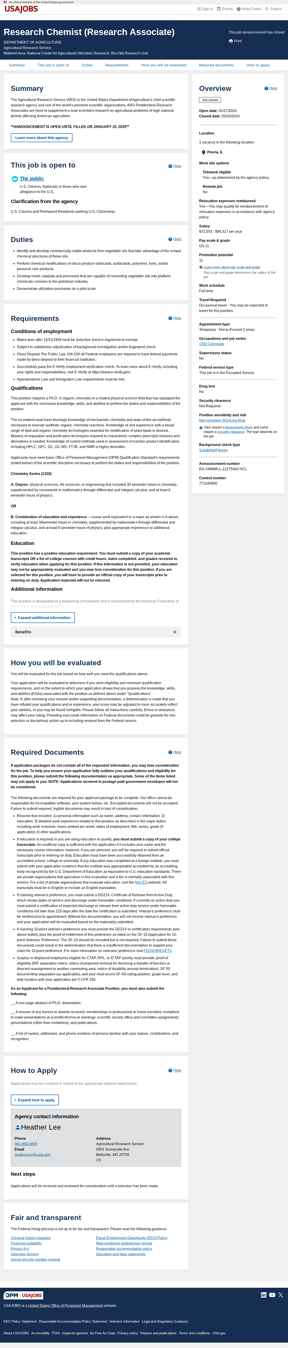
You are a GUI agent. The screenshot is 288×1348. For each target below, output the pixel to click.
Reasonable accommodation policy (124, 1249)
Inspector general (75, 1333)
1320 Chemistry (211, 344)
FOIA (56, 1333)
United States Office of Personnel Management (65, 1306)
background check (239, 427)
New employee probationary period (124, 1243)
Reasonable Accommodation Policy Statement (73, 1321)
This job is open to (53, 65)
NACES (141, 882)
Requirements (116, 65)
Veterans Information (124, 1321)
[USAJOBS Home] (22, 9)
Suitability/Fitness (213, 450)
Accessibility (40, 1333)
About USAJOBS (16, 1333)
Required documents (216, 65)
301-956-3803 (26, 1144)
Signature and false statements (120, 1254)
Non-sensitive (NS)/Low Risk (222, 420)
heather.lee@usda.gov (33, 1155)
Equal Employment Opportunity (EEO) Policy (131, 1238)
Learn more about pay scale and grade (232, 267)
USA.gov (219, 1333)
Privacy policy (127, 1333)
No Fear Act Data (102, 1333)
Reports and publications (158, 1333)
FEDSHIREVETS (158, 951)
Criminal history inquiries (30, 1238)
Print (238, 41)
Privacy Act (20, 1249)
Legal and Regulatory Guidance (165, 1321)
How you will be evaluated (163, 65)
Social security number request (35, 1259)
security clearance (230, 432)
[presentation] (238, 152)
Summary (17, 65)
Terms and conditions (194, 1333)
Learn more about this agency (41, 137)
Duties (87, 65)
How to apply (258, 65)
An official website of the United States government (41, 2)
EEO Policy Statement (20, 1321)
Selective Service (25, 1254)
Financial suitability (26, 1243)
